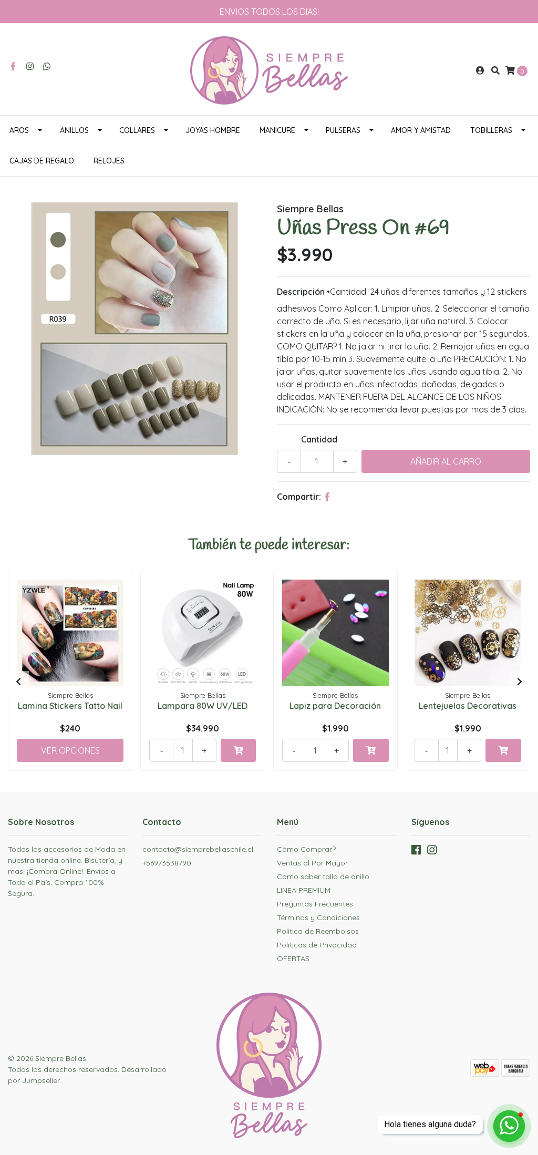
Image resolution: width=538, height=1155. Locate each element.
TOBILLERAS (491, 130)
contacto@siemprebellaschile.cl (197, 849)
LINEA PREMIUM (303, 890)
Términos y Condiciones (318, 917)
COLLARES (137, 130)
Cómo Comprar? (306, 849)
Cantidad (319, 439)
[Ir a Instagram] (30, 66)
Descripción (301, 291)
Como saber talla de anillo (323, 876)
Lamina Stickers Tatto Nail (70, 705)
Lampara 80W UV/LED (202, 705)
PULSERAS (343, 130)
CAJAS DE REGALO (41, 161)
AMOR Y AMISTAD (421, 130)
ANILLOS (74, 130)
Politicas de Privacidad (317, 945)
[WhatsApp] (47, 66)
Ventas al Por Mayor (312, 863)
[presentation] (18, 681)
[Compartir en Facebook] (327, 496)
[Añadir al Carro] (238, 750)
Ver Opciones (70, 750)
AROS (19, 130)
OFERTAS (293, 958)
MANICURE (277, 130)
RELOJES (109, 161)
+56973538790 (166, 863)
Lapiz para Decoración (335, 705)
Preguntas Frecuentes (315, 904)
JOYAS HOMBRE (212, 130)
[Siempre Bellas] (269, 69)
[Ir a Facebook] (13, 66)
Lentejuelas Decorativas (467, 705)
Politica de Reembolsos (318, 931)
